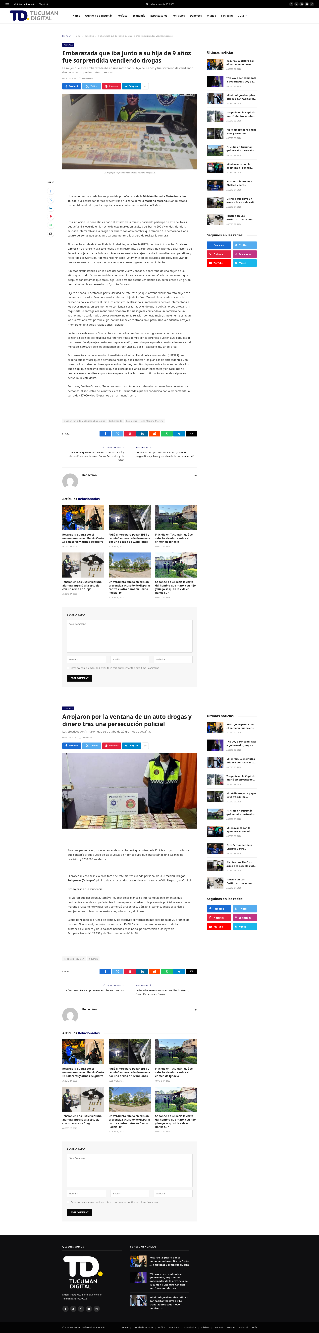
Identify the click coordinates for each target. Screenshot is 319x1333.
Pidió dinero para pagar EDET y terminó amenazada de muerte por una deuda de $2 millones (129, 538)
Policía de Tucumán (74, 958)
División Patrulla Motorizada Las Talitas (84, 420)
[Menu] (7, 4)
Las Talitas (131, 420)
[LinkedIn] (50, 208)
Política (122, 15)
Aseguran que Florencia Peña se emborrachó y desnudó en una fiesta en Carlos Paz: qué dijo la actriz (96, 456)
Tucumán (93, 958)
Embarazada (115, 420)
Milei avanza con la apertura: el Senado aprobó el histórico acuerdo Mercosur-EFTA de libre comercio (241, 166)
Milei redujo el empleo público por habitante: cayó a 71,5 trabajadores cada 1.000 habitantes (241, 97)
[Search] (147, 4)
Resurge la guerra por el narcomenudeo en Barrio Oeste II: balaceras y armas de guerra (83, 538)
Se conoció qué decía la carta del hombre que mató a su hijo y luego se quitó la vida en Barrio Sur (175, 587)
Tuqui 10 (43, 4)
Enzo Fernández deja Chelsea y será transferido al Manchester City (239, 183)
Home (76, 15)
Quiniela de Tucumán (24, 4)
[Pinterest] (50, 216)
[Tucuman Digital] (34, 15)
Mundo (211, 15)
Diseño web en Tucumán (93, 1327)
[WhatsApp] (50, 225)
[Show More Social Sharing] (145, 86)
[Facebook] (50, 191)
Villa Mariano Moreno (152, 420)
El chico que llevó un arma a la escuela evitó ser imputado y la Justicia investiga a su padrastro (241, 200)
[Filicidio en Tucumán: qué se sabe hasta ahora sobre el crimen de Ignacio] (176, 517)
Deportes (196, 15)
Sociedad (227, 15)
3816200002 (80, 1298)
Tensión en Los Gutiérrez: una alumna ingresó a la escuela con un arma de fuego (82, 585)
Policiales (178, 15)
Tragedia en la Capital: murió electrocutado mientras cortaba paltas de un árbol (240, 114)
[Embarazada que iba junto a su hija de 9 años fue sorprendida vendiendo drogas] (129, 131)
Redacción (89, 475)
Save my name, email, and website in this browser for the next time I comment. (115, 667)
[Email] (50, 233)
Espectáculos (158, 15)
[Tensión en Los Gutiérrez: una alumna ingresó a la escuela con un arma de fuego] (83, 565)
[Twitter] (50, 199)
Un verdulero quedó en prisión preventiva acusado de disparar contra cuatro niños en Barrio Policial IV (129, 587)
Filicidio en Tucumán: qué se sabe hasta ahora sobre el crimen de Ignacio (174, 538)
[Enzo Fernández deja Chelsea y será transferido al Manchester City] (215, 185)
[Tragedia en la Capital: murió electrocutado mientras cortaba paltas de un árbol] (215, 116)
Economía (139, 15)
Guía (241, 15)
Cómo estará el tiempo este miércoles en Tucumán (95, 990)
